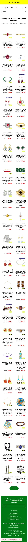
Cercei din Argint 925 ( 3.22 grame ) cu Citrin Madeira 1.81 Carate (21, 294)
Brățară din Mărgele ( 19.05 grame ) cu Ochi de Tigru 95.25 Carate (20, 433)
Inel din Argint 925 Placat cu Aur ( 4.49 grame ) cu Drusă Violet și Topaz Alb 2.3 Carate (20, 456)
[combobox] (14, 11)
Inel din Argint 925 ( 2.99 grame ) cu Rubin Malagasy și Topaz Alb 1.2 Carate (7, 66)
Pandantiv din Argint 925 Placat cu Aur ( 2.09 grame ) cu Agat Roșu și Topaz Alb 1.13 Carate (20, 111)
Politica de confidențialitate (14, 515)
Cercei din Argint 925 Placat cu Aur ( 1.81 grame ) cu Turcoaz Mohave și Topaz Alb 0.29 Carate (7, 341)
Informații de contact (14, 519)
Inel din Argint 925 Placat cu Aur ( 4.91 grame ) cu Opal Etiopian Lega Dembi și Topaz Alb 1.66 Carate (20, 203)
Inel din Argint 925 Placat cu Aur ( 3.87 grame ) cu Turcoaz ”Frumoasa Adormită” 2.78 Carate (7, 433)
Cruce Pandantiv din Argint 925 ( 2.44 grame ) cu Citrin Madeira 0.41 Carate (20, 225)
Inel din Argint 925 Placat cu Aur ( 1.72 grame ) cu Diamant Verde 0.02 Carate (20, 43)
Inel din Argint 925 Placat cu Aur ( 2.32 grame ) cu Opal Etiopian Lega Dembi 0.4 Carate (20, 134)
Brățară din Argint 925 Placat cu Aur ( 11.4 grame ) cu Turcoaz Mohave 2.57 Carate (7, 411)
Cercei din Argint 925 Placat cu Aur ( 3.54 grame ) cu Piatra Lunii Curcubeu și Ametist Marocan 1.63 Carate (20, 249)
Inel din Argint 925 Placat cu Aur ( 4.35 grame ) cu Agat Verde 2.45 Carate (20, 179)
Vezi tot (14, 488)
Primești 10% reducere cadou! (10, 539)
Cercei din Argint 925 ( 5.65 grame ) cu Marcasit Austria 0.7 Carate (7, 478)
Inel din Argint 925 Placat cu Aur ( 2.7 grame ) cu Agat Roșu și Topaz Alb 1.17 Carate (7, 134)
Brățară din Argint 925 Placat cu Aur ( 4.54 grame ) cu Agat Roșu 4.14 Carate (7, 179)
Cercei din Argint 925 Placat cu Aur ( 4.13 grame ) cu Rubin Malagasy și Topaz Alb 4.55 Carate (7, 112)
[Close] (19, 539)
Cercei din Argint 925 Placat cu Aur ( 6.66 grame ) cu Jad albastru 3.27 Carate (20, 389)
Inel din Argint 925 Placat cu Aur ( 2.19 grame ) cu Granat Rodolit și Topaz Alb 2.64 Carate (20, 318)
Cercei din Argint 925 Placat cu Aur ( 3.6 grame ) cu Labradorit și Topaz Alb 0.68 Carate (7, 157)
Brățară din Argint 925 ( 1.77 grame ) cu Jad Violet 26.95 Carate (7, 363)
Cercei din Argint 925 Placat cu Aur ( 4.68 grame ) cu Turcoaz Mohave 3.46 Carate (7, 389)
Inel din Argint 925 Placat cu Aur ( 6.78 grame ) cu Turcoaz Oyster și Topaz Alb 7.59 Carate (20, 411)
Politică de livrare (14, 512)
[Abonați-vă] (23, 506)
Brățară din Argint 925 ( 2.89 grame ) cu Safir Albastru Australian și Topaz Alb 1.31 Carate (20, 66)
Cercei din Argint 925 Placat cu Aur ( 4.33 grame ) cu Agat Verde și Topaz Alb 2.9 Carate (20, 157)
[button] (2, 7)
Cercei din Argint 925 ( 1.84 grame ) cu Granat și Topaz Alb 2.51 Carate (7, 271)
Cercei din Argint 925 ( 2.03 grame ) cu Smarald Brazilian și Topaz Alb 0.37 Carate (7, 88)
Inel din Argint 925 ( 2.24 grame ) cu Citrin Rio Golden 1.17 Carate (7, 225)
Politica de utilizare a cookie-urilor (14, 518)
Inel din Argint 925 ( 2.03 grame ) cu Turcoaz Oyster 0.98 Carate (20, 340)
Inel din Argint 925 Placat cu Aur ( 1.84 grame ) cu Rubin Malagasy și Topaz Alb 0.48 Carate (7, 43)
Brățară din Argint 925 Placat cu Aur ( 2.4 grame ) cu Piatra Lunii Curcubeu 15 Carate (20, 271)
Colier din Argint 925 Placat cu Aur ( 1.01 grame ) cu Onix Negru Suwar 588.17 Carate (7, 456)
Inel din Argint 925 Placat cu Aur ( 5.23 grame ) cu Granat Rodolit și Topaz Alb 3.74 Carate (7, 318)
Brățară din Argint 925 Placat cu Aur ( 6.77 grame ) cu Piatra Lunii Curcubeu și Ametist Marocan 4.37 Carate (7, 295)
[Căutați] (25, 11)
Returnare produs (14, 513)
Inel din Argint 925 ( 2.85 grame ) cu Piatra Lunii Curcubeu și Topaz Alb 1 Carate (7, 248)
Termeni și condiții (14, 516)
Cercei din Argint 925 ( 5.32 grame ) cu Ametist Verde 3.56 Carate (7, 201)
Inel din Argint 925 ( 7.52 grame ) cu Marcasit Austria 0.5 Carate (20, 478)
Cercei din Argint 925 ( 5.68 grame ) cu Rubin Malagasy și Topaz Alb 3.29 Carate (20, 88)
